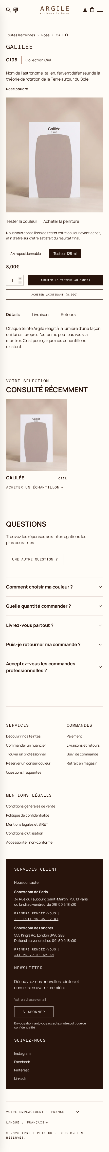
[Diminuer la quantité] (20, 282)
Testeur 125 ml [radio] (65, 253)
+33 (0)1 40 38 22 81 (36, 919)
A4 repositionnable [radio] (25, 253)
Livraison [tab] (40, 314)
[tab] (21, 221)
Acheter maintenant (54, 294)
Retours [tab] (68, 314)
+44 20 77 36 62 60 (34, 955)
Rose (45, 35)
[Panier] (92, 10)
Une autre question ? (35, 559)
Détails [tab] (13, 314)
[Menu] (100, 10)
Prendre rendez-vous (35, 913)
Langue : (15, 1122)
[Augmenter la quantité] (20, 278)
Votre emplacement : (27, 1112)
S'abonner (34, 1012)
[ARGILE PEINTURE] (54, 10)
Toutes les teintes (20, 35)
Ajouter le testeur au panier (65, 280)
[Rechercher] (8, 10)
